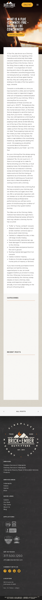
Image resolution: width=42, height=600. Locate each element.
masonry (11, 323)
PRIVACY (26, 598)
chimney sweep (14, 314)
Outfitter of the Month (17, 328)
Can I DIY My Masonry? (16, 361)
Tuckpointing (13, 343)
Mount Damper (14, 326)
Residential (12, 335)
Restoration (12, 338)
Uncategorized (14, 345)
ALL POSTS (21, 411)
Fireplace (11, 321)
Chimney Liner (13, 311)
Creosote (11, 316)
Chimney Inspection (16, 309)
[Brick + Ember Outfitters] (13, 4)
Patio (9, 331)
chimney (11, 306)
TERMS (32, 598)
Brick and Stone (14, 304)
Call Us (27, 5)
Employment (13, 318)
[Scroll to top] (38, 596)
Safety (10, 340)
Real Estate (12, 333)
